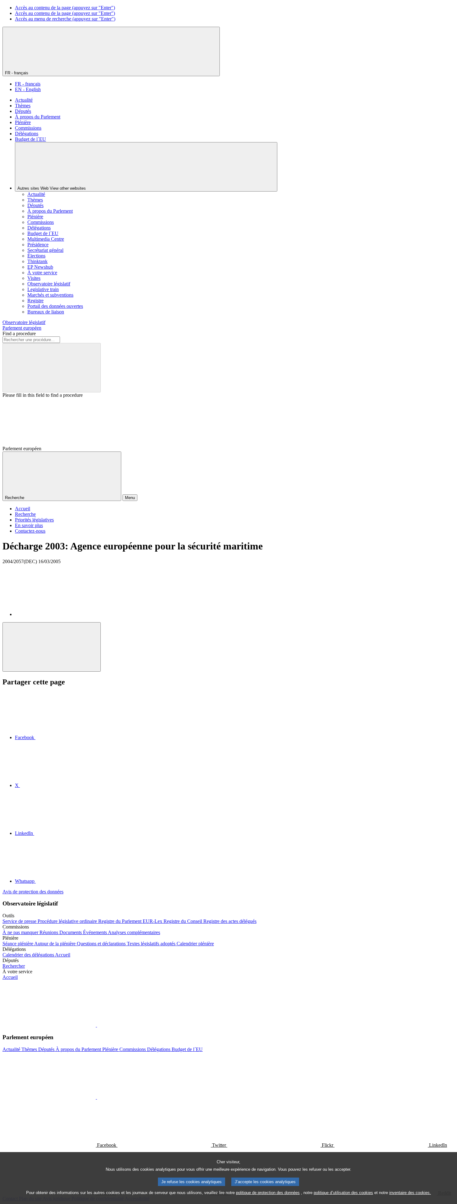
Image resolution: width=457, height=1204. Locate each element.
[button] (96, 1025)
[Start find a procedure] (51, 367)
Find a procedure (19, 333)
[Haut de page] (51, 647)
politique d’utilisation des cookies (343, 1192)
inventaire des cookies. (410, 1192)
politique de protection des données (268, 1192)
